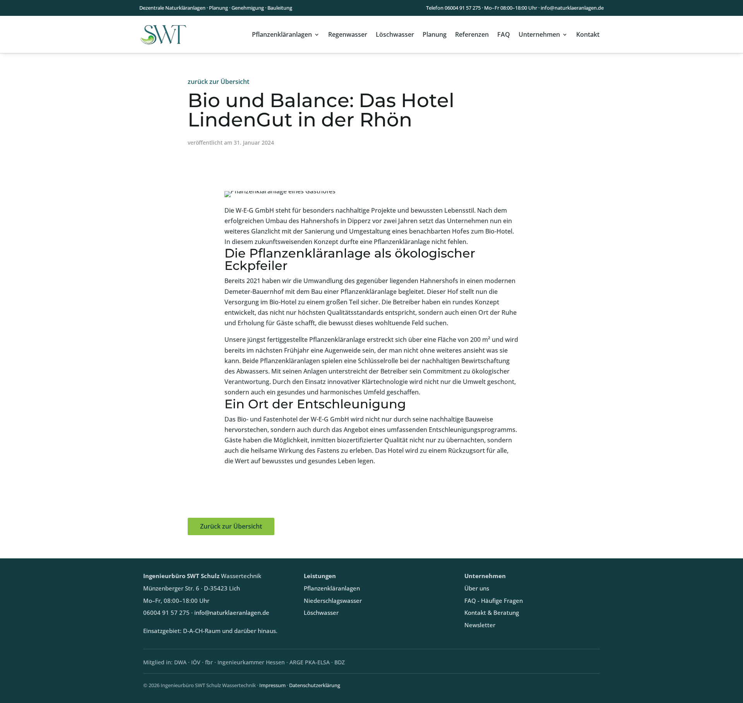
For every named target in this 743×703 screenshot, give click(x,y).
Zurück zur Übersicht (231, 526)
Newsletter (479, 625)
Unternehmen (539, 34)
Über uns (476, 588)
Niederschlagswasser (333, 600)
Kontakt (587, 34)
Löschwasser (395, 34)
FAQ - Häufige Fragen (493, 600)
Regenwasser (347, 34)
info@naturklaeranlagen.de (572, 7)
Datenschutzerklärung (314, 685)
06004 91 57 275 (463, 7)
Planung (435, 34)
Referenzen (472, 34)
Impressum (272, 685)
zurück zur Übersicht (218, 81)
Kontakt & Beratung (491, 612)
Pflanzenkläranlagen (282, 34)
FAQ (503, 34)
